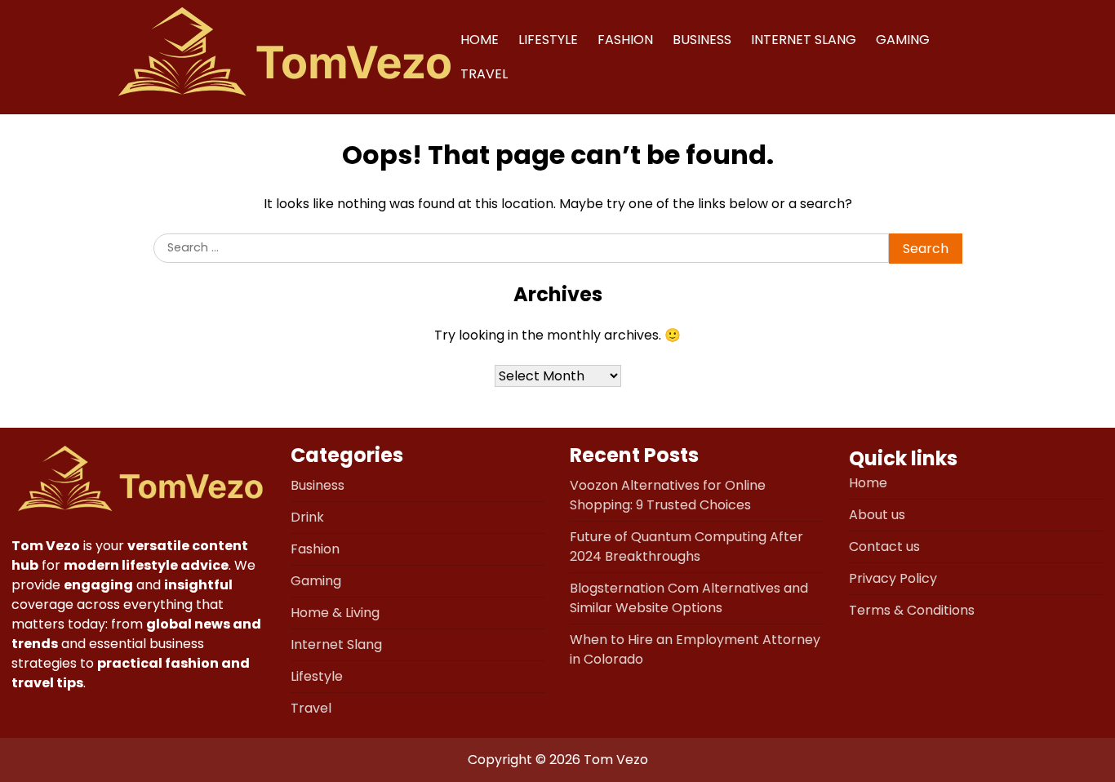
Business (702, 39)
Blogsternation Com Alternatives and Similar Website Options (689, 598)
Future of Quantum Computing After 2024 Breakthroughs (686, 546)
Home (479, 39)
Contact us (884, 546)
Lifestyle (548, 39)
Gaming (903, 39)
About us (877, 514)
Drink (307, 517)
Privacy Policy (893, 578)
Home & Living (335, 612)
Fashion (625, 39)
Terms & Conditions (912, 610)
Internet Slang (803, 39)
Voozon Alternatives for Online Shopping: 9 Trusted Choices (668, 495)
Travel (484, 73)
